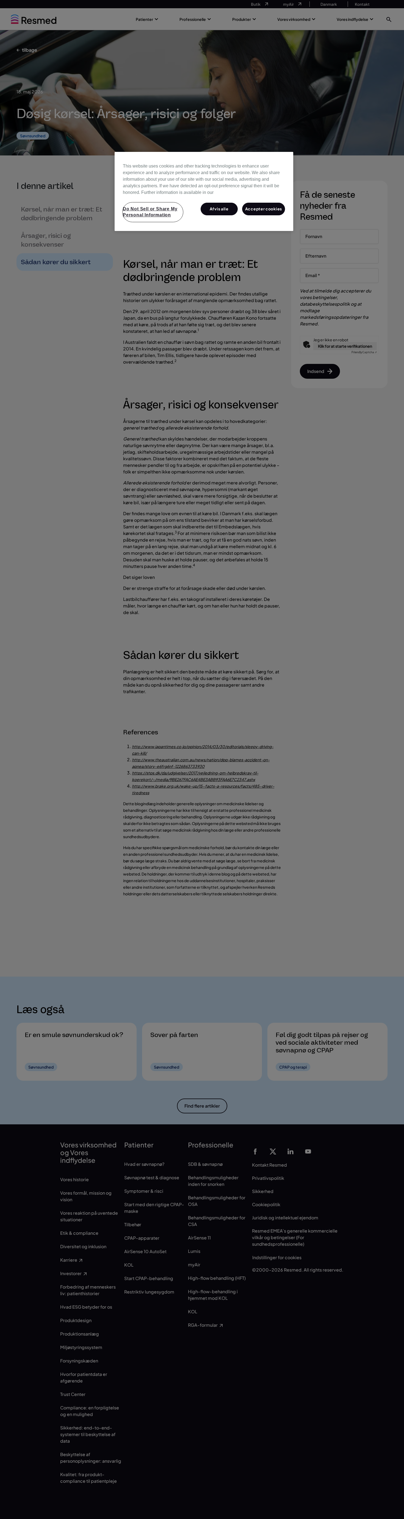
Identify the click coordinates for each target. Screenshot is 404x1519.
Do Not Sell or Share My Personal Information (150, 212)
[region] (204, 191)
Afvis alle (219, 208)
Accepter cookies (263, 208)
